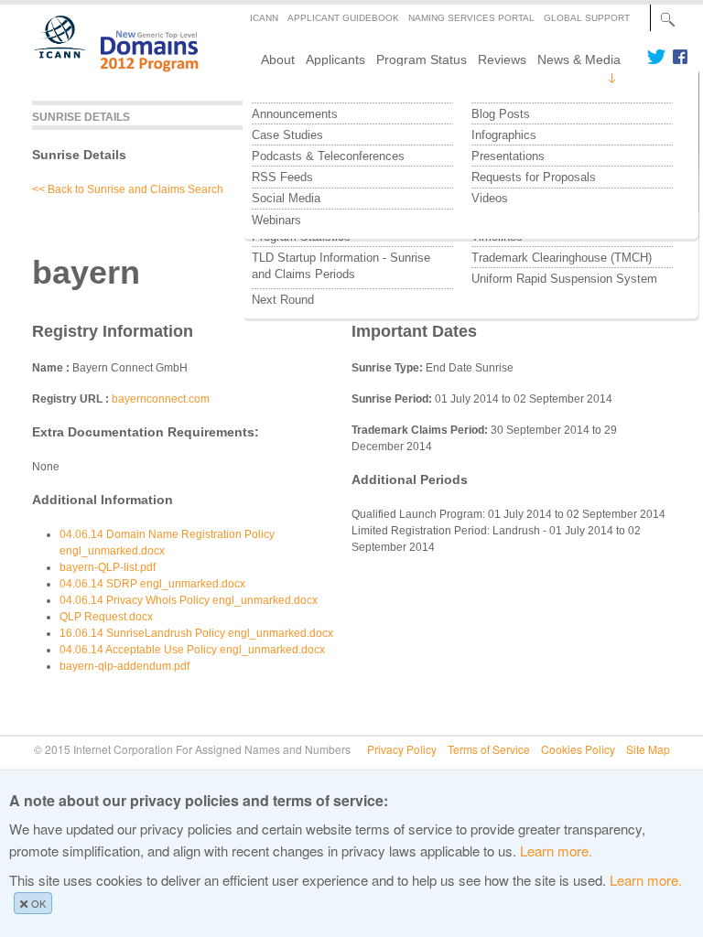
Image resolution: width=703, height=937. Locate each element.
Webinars (276, 220)
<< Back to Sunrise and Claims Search (127, 189)
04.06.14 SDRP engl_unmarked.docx (152, 583)
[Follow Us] (655, 56)
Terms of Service (489, 749)
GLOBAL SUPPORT (587, 18)
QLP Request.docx (106, 616)
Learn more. (556, 850)
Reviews (502, 59)
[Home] (105, 78)
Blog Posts (500, 114)
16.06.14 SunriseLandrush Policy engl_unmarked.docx (196, 633)
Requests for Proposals (533, 177)
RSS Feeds (282, 177)
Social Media (286, 198)
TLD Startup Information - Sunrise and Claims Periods (343, 266)
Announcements (295, 114)
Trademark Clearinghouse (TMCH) (561, 257)
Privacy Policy (402, 749)
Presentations (508, 156)
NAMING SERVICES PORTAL (471, 18)
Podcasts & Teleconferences (328, 156)
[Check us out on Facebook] (676, 56)
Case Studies (287, 135)
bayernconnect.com (161, 399)
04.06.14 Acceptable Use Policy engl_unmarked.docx (192, 649)
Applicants (335, 59)
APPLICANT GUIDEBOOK (343, 18)
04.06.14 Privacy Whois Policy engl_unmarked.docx (188, 600)
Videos (489, 198)
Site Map (648, 749)
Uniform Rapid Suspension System (564, 278)
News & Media (579, 59)
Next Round (283, 300)
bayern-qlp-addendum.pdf (124, 666)
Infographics (503, 135)
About (278, 59)
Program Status (421, 59)
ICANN (264, 18)
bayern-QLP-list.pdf (107, 567)
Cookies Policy (578, 749)
